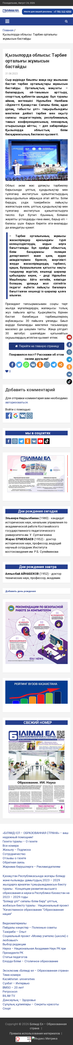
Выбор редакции (14, 944)
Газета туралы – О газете (20, 841)
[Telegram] (54, 365)
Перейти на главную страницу (39, 346)
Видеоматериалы (15, 923)
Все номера (11, 845)
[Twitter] (19, 365)
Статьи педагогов (15, 957)
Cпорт (7, 1008)
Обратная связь (14, 862)
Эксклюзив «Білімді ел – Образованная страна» (36, 970)
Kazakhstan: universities (19, 979)
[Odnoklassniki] (40, 365)
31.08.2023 (11, 73)
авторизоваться (16, 402)
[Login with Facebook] (9, 416)
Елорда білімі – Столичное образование (30, 961)
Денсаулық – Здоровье (19, 1000)
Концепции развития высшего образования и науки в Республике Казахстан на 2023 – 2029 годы (36, 893)
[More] (61, 365)
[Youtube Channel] (40, 441)
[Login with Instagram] (29, 416)
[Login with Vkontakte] (22, 416)
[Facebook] (12, 365)
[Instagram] (15, 441)
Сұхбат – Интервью (16, 983)
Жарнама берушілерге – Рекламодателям (31, 866)
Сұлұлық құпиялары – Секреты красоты (31, 1004)
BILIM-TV (9, 996)
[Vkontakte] (33, 365)
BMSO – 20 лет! (13, 987)
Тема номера (12, 975)
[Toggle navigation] (7, 21)
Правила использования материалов (35, 1033)
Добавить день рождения (20, 591)
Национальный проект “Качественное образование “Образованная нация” (36, 910)
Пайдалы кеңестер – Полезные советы (30, 927)
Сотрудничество (14, 854)
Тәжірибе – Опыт (14, 931)
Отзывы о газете (14, 858)
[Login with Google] (16, 416)
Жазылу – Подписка (17, 849)
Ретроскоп (10, 991)
